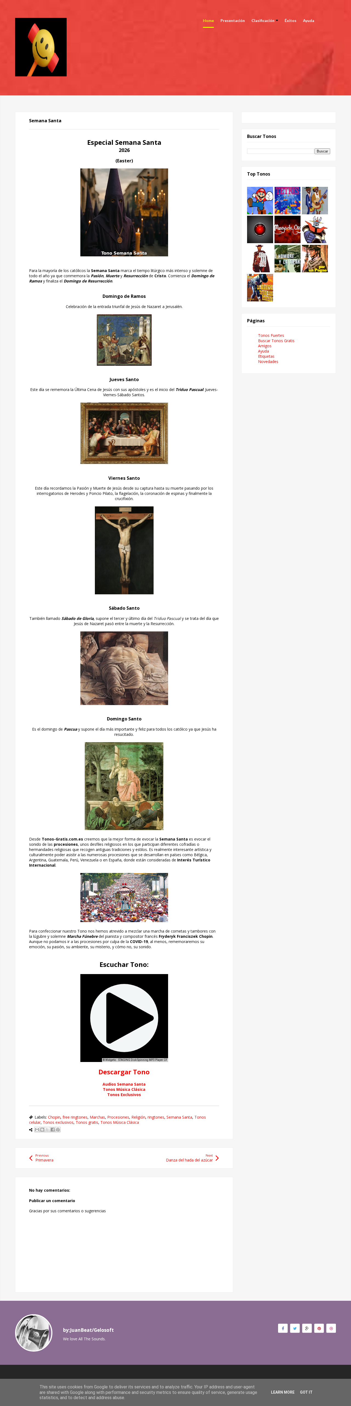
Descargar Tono (124, 1071)
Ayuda (308, 20)
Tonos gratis (87, 1122)
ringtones (156, 1117)
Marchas (97, 1117)
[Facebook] (283, 1328)
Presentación (232, 20)
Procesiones (118, 1117)
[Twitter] (295, 1328)
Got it (306, 1392)
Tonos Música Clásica (124, 1089)
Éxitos (290, 20)
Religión (138, 1117)
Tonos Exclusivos (124, 1094)
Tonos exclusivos (58, 1122)
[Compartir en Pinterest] (58, 1129)
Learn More (283, 1392)
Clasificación (262, 20)
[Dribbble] (331, 1328)
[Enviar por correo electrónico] (37, 1129)
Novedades (268, 361)
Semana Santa (179, 1117)
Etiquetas (266, 356)
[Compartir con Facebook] (52, 1129)
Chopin (54, 1117)
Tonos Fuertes (271, 335)
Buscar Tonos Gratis (276, 340)
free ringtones (75, 1117)
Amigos (264, 345)
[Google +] (307, 1328)
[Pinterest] (319, 1328)
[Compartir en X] (47, 1129)
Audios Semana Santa (124, 1084)
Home (208, 20)
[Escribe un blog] (42, 1129)
